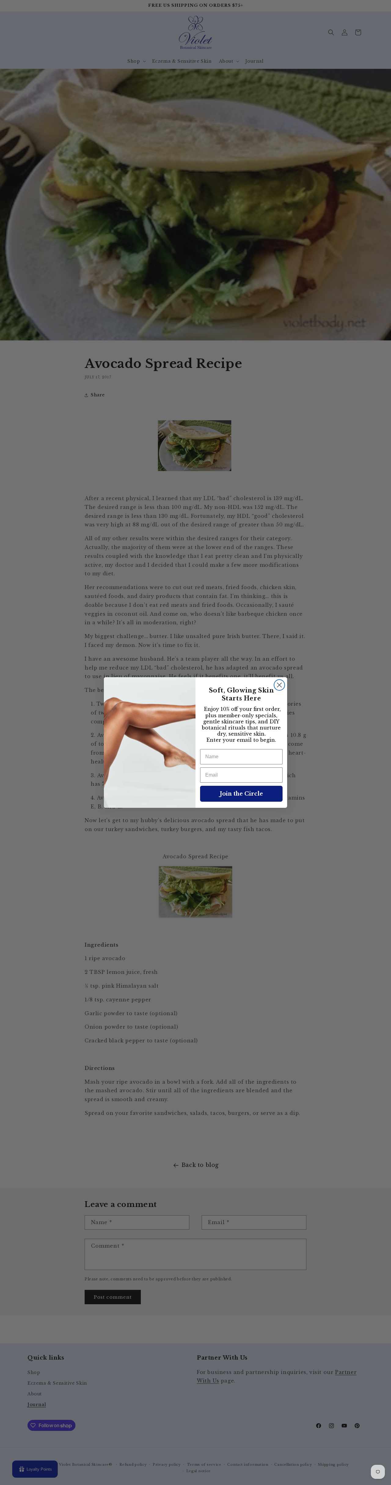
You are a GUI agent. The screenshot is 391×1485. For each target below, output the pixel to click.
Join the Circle (241, 793)
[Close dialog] (279, 685)
